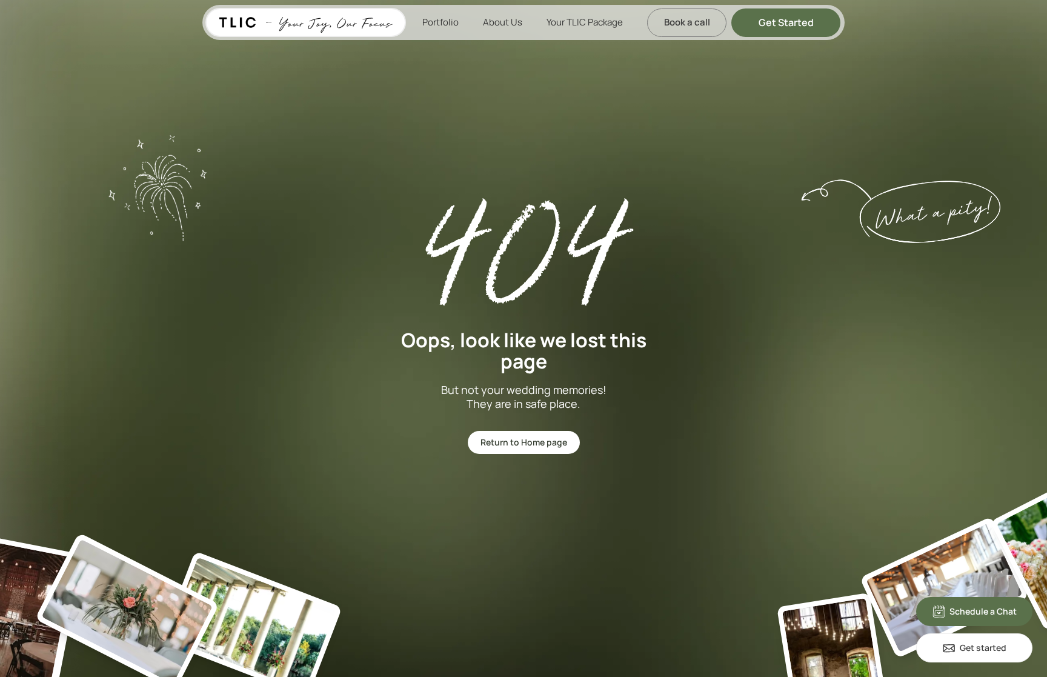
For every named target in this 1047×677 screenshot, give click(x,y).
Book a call (687, 22)
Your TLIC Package (585, 22)
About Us (502, 22)
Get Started (786, 22)
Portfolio (440, 22)
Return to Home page (523, 442)
